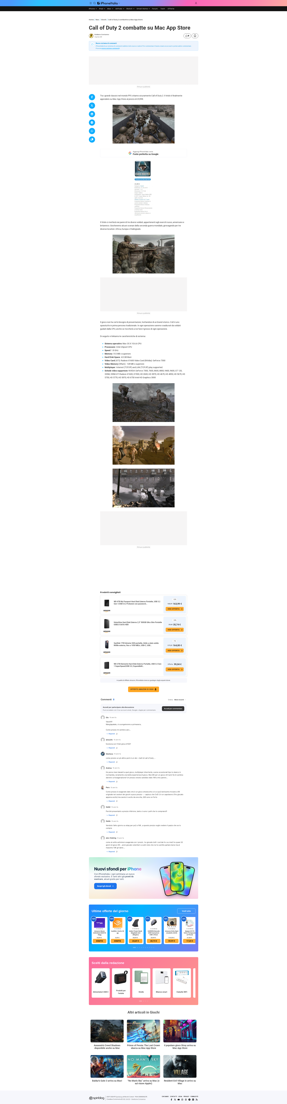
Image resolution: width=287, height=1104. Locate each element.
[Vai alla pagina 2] (137, 947)
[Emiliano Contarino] (91, 35)
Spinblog (119, 1097)
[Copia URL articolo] (92, 139)
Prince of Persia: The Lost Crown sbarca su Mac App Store (143, 1046)
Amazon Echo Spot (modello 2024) (171, 932)
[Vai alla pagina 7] (147, 947)
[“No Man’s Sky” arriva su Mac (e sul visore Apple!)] (143, 1066)
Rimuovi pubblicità (143, 87)
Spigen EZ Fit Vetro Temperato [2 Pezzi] (190, 933)
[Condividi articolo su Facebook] (92, 97)
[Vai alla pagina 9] (151, 947)
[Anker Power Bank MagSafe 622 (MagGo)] (135, 923)
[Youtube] (178, 1100)
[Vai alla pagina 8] (149, 947)
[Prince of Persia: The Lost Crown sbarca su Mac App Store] (143, 1031)
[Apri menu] (119, 3)
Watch (129, 9)
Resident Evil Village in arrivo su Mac (180, 1082)
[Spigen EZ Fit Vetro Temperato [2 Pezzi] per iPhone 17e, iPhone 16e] (190, 923)
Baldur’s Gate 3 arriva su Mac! (107, 1080)
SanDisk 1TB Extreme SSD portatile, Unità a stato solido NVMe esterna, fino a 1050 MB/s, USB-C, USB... (136, 644)
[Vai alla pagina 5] (143, 947)
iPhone (92, 9)
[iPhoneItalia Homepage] (107, 3)
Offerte (171, 9)
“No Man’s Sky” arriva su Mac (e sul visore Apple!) (143, 1082)
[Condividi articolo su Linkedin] (92, 114)
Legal (180, 1096)
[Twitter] (175, 1100)
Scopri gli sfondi (104, 886)
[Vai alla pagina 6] (145, 947)
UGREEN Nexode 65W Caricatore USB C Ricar (154, 933)
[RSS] (196, 1100)
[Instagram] (182, 1100)
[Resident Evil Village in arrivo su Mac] (179, 1066)
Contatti (173, 1096)
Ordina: (170, 700)
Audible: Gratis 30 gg (117, 932)
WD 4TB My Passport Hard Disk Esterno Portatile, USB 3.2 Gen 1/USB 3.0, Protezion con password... (137, 602)
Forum (155, 9)
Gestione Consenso (138, 1099)
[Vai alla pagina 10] (153, 947)
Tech (162, 9)
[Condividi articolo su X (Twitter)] (92, 105)
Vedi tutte (186, 911)
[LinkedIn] (193, 1100)
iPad (101, 9)
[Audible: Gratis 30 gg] (117, 923)
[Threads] (185, 1100)
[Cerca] (94, 3)
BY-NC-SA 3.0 (125, 1099)
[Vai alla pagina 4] (141, 947)
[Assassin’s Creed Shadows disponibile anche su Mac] (107, 1031)
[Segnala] (116, 733)
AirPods (118, 9)
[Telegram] (189, 1100)
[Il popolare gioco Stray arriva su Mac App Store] (179, 1031)
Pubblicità (194, 1096)
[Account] (196, 3)
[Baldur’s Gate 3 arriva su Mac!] (107, 1066)
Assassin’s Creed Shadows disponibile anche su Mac (107, 1046)
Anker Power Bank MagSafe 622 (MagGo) (135, 933)
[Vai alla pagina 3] (139, 947)
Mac (109, 9)
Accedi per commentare (173, 709)
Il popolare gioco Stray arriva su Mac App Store (180, 1046)
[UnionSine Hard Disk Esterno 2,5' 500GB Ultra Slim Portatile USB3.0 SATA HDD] (107, 623)
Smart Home (142, 9)
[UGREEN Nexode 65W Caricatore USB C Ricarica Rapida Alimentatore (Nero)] (153, 923)
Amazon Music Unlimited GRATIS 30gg (99, 933)
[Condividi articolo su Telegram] (92, 122)
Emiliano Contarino (102, 34)
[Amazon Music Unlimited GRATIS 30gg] (99, 923)
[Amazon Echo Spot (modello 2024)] (172, 923)
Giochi (103, 20)
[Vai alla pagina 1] (134, 947)
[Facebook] (171, 1100)
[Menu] (91, 3)
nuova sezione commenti (110, 48)
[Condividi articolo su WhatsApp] (92, 131)
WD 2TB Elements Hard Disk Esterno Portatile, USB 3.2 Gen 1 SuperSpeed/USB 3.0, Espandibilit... (137, 665)
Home (91, 20)
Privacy (186, 1096)
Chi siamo (165, 1096)
